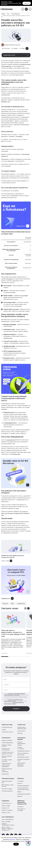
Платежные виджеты (7, 791)
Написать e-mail (6, 812)
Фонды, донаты (6, 749)
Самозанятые (5, 774)
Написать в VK (5, 808)
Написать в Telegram (7, 810)
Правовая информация (23, 785)
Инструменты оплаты (7, 732)
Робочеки (19, 733)
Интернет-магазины (9, 324)
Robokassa (19, 136)
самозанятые (10, 440)
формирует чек (5, 101)
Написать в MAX (6, 805)
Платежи (20, 748)
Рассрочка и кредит (7, 788)
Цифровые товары (6, 745)
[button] (28, 608)
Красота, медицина (7, 756)
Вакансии (19, 796)
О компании (20, 781)
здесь (17, 508)
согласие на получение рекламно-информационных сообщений (14, 694)
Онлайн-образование (7, 742)
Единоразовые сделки (23, 757)
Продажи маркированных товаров (21, 743)
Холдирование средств (23, 751)
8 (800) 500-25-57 (6, 803)
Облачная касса (21, 728)
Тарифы (4, 729)
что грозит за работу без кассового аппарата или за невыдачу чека (15, 513)
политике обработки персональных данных (14, 703)
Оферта (19, 791)
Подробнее (27, 3)
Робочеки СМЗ (16, 454)
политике (12, 839)
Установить (20, 806)
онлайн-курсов (7, 338)
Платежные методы (7, 727)
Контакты (19, 783)
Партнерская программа (23, 794)
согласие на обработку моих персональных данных (13, 700)
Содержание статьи (9, 55)
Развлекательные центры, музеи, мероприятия (6, 765)
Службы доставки (9, 346)
